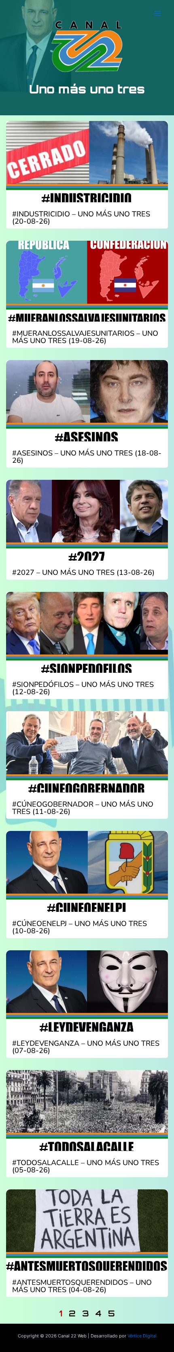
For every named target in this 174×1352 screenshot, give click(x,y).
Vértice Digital (142, 1336)
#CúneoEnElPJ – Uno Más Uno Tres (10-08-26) (79, 927)
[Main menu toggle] (157, 13)
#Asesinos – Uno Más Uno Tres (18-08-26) (86, 456)
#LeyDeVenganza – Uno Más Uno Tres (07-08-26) (85, 1046)
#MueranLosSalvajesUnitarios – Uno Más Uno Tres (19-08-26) (85, 336)
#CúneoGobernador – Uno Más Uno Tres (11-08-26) (82, 807)
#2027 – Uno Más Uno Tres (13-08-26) (83, 572)
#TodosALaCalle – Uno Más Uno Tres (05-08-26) (85, 1166)
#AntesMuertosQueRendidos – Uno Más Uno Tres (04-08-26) (82, 1286)
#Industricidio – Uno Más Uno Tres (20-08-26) (81, 217)
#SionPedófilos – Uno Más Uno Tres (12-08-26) (83, 688)
